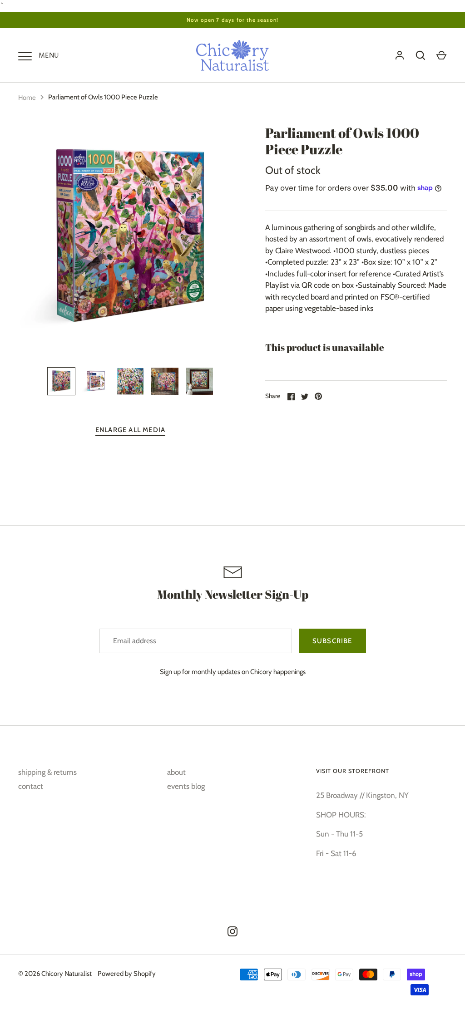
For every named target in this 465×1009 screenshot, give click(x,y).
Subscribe (332, 641)
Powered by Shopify (127, 974)
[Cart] (441, 55)
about (176, 772)
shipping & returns (47, 772)
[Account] (400, 55)
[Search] (420, 55)
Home (27, 98)
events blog (186, 786)
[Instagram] (232, 931)
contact (30, 786)
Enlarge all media (130, 430)
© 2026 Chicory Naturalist (55, 974)
